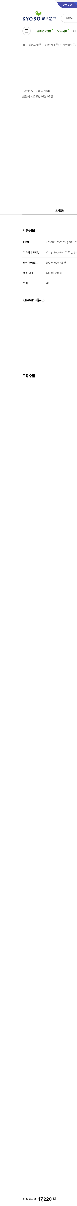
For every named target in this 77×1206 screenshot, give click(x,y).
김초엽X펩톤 (44, 31)
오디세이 (62, 31)
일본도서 (33, 44)
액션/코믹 (67, 44)
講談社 (26, 96)
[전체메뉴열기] (26, 31)
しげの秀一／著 (31, 90)
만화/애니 (50, 44)
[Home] (23, 44)
